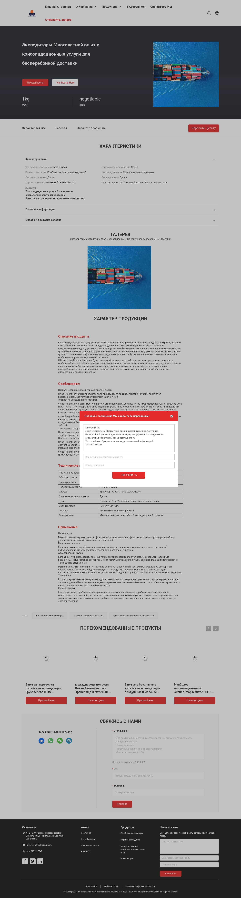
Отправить (129, 475)
